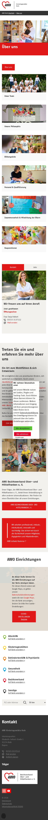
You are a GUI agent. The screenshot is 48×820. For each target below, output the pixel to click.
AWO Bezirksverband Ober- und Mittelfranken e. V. (24, 506)
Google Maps (29, 598)
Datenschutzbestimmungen (23, 595)
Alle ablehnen (22, 434)
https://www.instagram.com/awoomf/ (4, 791)
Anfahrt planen (12, 757)
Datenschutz (7, 804)
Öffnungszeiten (10, 312)
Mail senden (12, 323)
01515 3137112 (13, 751)
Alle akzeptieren (23, 428)
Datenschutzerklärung (29, 412)
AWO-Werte (6, 405)
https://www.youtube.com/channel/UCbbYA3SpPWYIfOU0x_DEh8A (8, 791)
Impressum (6, 801)
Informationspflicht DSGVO (12, 806)
